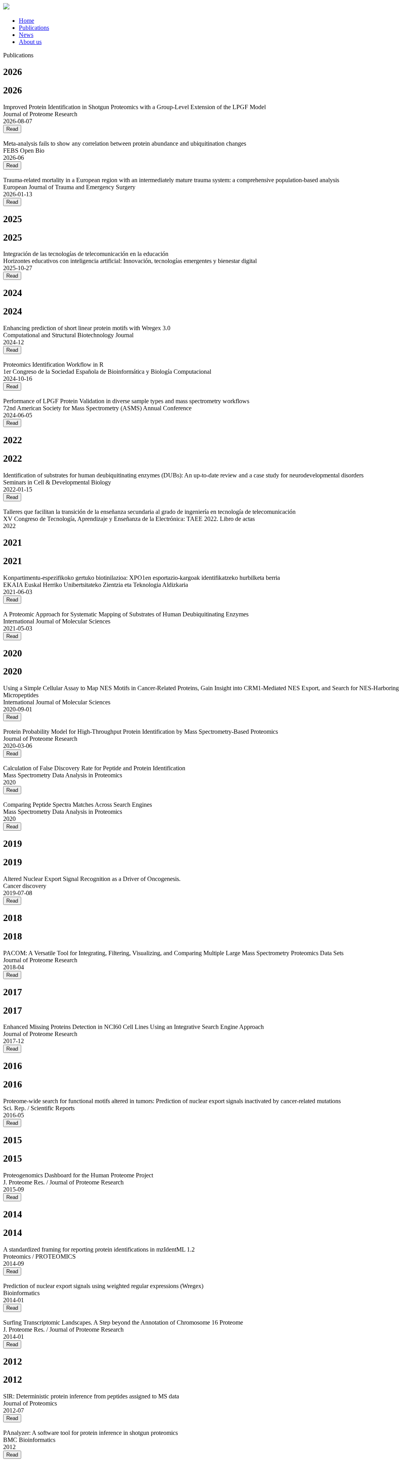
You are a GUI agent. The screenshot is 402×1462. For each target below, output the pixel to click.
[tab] (209, 20)
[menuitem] (26, 20)
